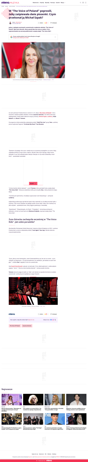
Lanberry (50, 116)
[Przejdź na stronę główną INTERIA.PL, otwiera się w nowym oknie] (5, 3)
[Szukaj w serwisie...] (80, 2)
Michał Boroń (19, 22)
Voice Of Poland (12, 6)
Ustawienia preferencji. (46, 456)
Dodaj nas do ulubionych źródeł (26, 37)
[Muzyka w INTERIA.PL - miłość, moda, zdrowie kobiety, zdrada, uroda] (14, 3)
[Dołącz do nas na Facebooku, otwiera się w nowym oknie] (51, 319)
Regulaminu (30, 456)
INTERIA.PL (58, 456)
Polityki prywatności (38, 456)
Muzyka (6, 6)
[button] (57, 2)
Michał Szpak (43, 116)
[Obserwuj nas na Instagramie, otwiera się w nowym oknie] (53, 319)
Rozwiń (32, 183)
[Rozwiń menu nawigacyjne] (85, 2)
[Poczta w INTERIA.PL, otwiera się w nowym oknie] (83, 2)
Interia (3, 6)
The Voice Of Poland (15, 326)
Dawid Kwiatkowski (17, 266)
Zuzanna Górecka (27, 326)
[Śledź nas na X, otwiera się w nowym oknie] (55, 319)
